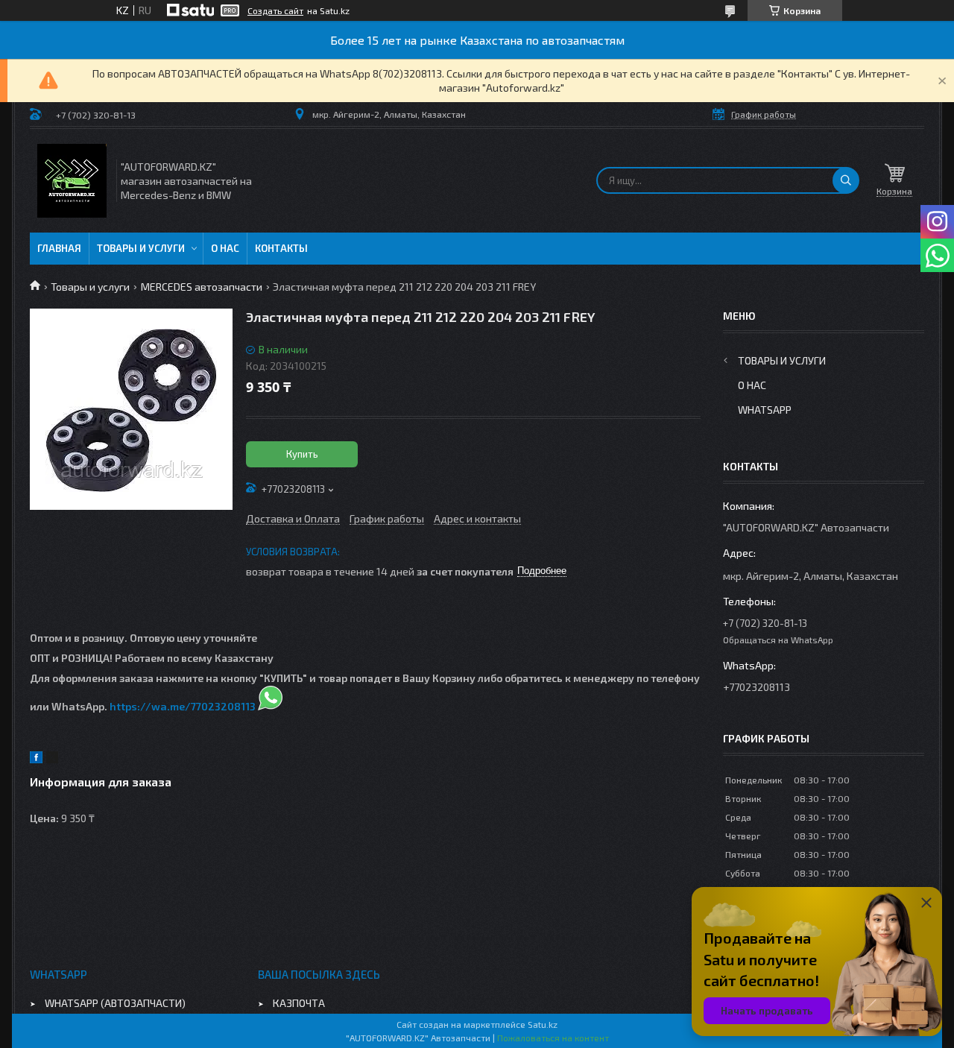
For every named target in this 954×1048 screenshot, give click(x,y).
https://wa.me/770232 (168, 706)
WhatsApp (765, 409)
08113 (241, 706)
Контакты (281, 248)
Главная (59, 248)
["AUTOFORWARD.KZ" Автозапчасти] (72, 181)
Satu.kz (542, 1024)
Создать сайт (275, 10)
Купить (302, 454)
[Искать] (846, 180)
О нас (225, 248)
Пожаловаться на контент (553, 1037)
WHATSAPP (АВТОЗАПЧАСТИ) (115, 1003)
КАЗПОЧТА (299, 1003)
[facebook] (36, 759)
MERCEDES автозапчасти (201, 286)
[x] (52, 759)
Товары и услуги (141, 248)
